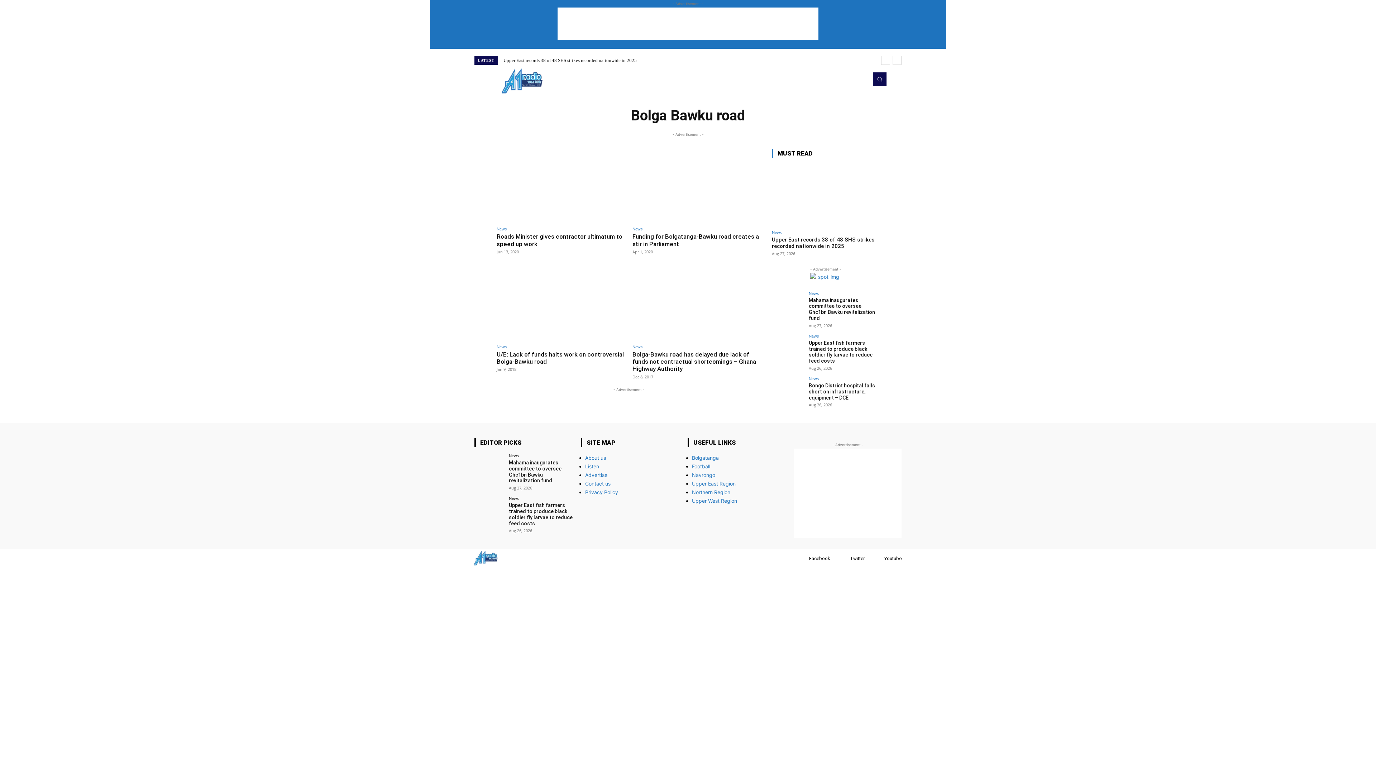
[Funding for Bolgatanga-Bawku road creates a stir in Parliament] (696, 186)
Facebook (819, 558)
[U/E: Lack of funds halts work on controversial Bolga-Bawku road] (561, 303)
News (502, 229)
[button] (880, 79)
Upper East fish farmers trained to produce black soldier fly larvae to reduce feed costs (841, 352)
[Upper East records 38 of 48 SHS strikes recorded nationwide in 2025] (825, 195)
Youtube (893, 558)
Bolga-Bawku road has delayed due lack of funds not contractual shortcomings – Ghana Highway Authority (694, 362)
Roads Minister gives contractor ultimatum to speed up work (559, 240)
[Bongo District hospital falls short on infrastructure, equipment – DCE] (788, 393)
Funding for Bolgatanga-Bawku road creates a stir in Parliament (695, 240)
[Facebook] (802, 558)
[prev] (885, 60)
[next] (897, 60)
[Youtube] (861, 79)
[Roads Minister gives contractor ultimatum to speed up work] (561, 186)
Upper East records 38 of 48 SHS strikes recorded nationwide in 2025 (570, 60)
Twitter (857, 558)
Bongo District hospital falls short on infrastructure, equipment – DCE (842, 392)
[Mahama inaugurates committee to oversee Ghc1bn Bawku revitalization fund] (788, 307)
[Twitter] (851, 79)
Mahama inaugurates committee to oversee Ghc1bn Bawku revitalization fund (842, 309)
